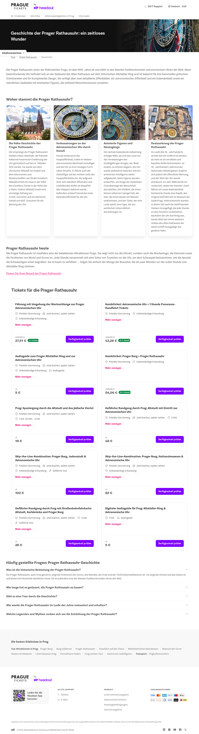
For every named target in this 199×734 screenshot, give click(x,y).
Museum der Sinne (172, 648)
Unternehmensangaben (116, 694)
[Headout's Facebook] (180, 729)
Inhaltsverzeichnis (11, 52)
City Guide (84, 15)
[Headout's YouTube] (175, 729)
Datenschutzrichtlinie (115, 699)
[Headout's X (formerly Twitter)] (185, 729)
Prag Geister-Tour (94, 653)
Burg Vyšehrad (64, 648)
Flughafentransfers (159, 653)
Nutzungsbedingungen (116, 704)
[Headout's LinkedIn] (164, 729)
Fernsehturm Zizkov (70, 653)
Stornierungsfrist (113, 709)
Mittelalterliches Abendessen (143, 648)
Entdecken (20, 15)
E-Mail (64, 699)
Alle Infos (35, 15)
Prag (13, 57)
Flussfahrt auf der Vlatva (111, 648)
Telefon (65, 694)
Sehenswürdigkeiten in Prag (59, 15)
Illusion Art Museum (21, 653)
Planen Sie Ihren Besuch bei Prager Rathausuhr (33, 273)
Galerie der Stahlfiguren (119, 653)
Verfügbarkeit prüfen (79, 339)
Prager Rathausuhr (28, 57)
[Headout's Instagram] (169, 729)
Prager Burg (46, 648)
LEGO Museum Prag (46, 653)
